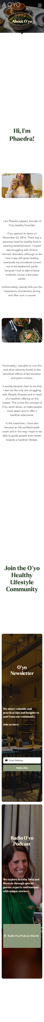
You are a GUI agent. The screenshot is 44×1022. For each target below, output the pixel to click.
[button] (40, 5)
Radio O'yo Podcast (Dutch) (21, 935)
